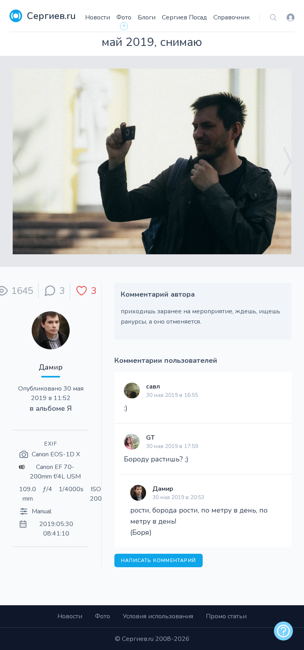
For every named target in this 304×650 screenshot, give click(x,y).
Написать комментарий (158, 560)
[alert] (283, 630)
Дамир (51, 367)
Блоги (147, 17)
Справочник (231, 17)
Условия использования (158, 616)
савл (153, 386)
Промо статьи (226, 616)
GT (150, 437)
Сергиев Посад (184, 17)
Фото (123, 17)
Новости (97, 17)
